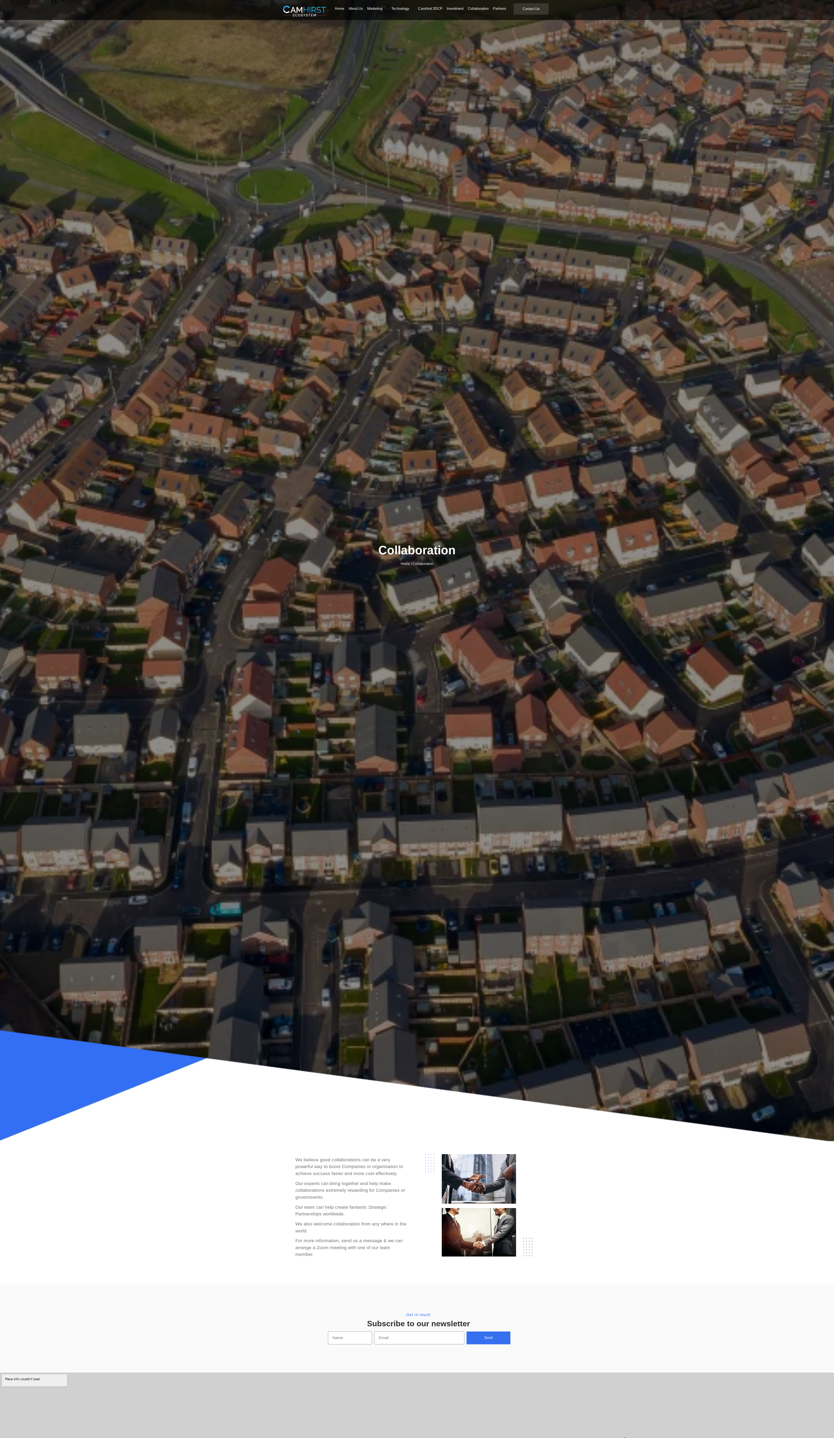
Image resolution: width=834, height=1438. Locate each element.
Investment (455, 8)
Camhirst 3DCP (430, 8)
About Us (356, 8)
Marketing (374, 8)
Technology (400, 8)
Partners (499, 8)
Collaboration (478, 8)
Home (339, 8)
